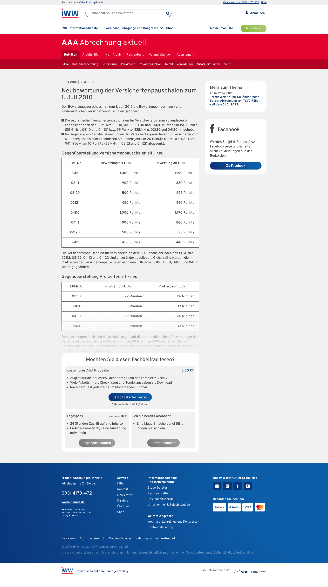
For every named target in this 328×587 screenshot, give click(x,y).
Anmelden (257, 13)
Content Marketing (160, 527)
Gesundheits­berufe (161, 499)
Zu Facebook (235, 166)
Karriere (123, 501)
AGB (83, 539)
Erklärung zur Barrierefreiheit (154, 539)
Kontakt (122, 489)
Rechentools (135, 55)
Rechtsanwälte (158, 494)
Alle (66, 64)
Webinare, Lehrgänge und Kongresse (173, 522)
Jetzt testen (253, 29)
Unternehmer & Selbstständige (169, 505)
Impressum (69, 539)
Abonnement (185, 55)
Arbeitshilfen (91, 55)
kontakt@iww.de (73, 502)
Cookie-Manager (120, 539)
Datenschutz (97, 539)
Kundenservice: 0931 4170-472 (241, 2)
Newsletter (125, 495)
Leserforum (110, 64)
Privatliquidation (150, 64)
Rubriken (70, 55)
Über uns (123, 506)
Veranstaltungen (160, 55)
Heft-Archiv (113, 55)
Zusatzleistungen (208, 64)
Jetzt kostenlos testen (130, 397)
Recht (169, 64)
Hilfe (263, 2)
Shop (169, 28)
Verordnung (185, 64)
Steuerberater (157, 488)
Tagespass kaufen (97, 443)
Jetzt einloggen (163, 443)
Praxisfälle (128, 64)
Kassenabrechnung (85, 64)
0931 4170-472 (77, 493)
